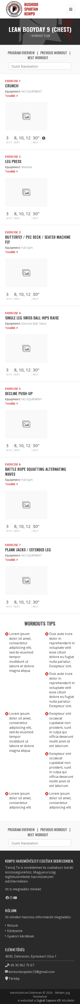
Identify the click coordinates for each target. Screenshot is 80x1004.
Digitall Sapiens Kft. (49, 1000)
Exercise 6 (13, 464)
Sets (9, 142)
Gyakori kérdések (20, 936)
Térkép (14, 978)
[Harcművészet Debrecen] (22, 9)
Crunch (11, 85)
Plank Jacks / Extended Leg (28, 549)
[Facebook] (7, 897)
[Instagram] (11, 897)
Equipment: (13, 91)
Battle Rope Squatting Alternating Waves (35, 471)
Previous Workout (53, 52)
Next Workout (38, 57)
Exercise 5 (13, 389)
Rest (36, 142)
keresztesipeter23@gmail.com (31, 971)
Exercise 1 (13, 81)
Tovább (10, 96)
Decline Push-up (19, 393)
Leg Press (13, 161)
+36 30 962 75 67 (21, 965)
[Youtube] (15, 897)
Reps (17, 142)
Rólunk (12, 925)
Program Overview (21, 52)
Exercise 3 (13, 232)
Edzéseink (15, 931)
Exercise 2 (13, 156)
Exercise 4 (13, 313)
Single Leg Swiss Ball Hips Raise (32, 317)
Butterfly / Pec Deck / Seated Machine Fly (38, 239)
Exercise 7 (13, 545)
